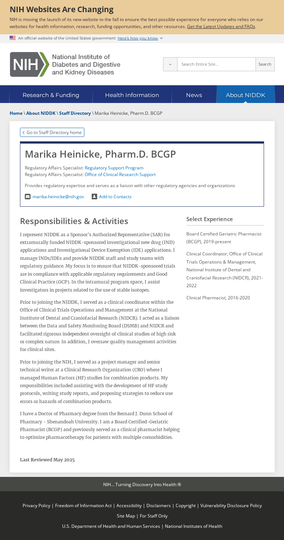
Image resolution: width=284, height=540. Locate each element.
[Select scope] (170, 64)
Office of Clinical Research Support (120, 174)
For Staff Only (154, 516)
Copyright (186, 505)
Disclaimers (158, 505)
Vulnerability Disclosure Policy (231, 505)
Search (264, 64)
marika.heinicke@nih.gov (58, 196)
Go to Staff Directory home (54, 132)
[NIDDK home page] (65, 64)
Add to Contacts (115, 196)
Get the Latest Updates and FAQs (221, 26)
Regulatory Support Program (114, 168)
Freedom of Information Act (83, 505)
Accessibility (129, 505)
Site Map (126, 516)
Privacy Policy (36, 505)
